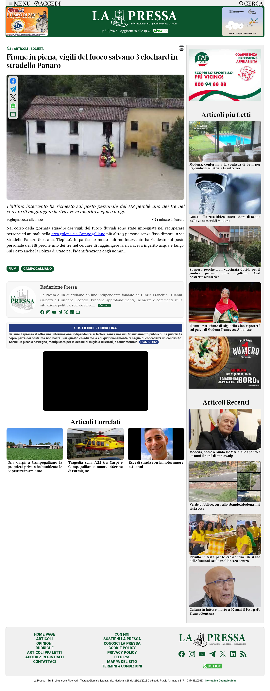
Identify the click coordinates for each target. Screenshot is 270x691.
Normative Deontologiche (220, 680)
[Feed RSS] (243, 654)
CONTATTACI (44, 661)
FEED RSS (122, 657)
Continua (104, 305)
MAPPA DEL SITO (122, 661)
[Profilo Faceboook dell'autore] (42, 313)
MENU (22, 3)
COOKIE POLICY (122, 648)
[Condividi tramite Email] (13, 114)
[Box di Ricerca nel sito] (240, 3)
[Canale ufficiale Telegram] (212, 654)
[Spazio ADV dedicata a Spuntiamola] (242, 35)
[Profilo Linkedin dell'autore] (72, 313)
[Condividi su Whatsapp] (13, 106)
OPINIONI (44, 643)
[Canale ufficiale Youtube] (202, 654)
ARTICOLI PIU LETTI (44, 652)
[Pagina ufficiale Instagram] (192, 654)
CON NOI (122, 634)
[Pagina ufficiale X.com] (223, 654)
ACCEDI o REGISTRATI (44, 657)
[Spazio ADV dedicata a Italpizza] (225, 389)
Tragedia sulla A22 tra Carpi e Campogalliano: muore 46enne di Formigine (95, 467)
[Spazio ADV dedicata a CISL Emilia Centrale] (225, 101)
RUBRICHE (45, 648)
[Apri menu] (9, 3)
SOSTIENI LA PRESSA (122, 639)
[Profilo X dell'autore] (66, 313)
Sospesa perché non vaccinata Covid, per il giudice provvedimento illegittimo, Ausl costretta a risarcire (225, 273)
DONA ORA (149, 342)
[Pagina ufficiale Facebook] (181, 654)
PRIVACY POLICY (122, 652)
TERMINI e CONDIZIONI (122, 666)
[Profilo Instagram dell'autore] (48, 313)
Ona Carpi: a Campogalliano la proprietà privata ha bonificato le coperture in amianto (35, 467)
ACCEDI (50, 3)
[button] (181, 49)
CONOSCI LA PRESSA (122, 643)
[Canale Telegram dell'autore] (60, 313)
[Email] (78, 313)
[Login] (36, 3)
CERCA (253, 3)
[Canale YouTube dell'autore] (54, 313)
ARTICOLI (44, 639)
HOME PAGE (44, 634)
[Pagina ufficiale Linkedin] (233, 654)
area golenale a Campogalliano (78, 234)
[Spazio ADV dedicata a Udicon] (27, 35)
